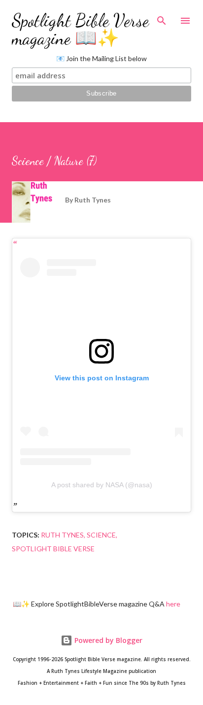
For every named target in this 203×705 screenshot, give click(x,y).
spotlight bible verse (53, 548)
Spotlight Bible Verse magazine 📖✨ (80, 29)
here (173, 604)
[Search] (162, 18)
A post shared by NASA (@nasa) (101, 485)
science (101, 535)
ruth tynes (62, 535)
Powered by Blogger (107, 640)
